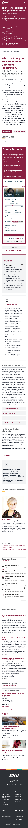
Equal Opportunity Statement (16, 824)
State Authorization (6, 802)
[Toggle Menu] (24, 2)
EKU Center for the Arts (20, 814)
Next (23, 602)
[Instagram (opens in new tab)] (12, 784)
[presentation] (13, 507)
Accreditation (5, 804)
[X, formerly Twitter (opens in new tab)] (10, 784)
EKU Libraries (18, 794)
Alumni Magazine (5, 814)
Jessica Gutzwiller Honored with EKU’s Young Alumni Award (13, 659)
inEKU (16, 803)
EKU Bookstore (18, 796)
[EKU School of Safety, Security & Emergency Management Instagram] (8, 714)
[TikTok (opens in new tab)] (21, 784)
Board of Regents (5, 794)
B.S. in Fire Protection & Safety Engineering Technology (10, 727)
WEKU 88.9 (17, 813)
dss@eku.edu (5, 706)
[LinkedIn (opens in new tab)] (15, 784)
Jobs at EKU (17, 801)
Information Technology (20, 798)
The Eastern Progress (6, 816)
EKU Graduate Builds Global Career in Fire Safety (14, 616)
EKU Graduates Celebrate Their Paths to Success (13, 638)
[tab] (14, 247)
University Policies (5, 799)
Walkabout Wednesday (12, 565)
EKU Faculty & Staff (6, 801)
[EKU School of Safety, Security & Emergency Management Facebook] (3, 714)
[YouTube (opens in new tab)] (18, 784)
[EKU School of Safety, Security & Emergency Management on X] (5, 714)
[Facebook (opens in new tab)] (7, 784)
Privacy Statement (14, 825)
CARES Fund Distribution (20, 799)
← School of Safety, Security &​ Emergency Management (11, 52)
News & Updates (5, 813)
